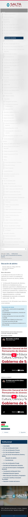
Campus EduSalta (8, 171)
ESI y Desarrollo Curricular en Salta (14, 136)
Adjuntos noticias (9, 96)
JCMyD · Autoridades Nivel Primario (13, 186)
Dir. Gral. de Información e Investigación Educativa (14, 50)
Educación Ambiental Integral (11, 112)
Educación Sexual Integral (10, 121)
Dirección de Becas (10, 165)
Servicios (4, 141)
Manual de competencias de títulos (13, 194)
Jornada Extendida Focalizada (11, 87)
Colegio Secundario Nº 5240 (11, 154)
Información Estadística (11, 54)
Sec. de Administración (9, 181)
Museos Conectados (9, 118)
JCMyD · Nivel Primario (9, 183)
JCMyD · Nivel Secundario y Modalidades (14, 197)
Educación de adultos (10, 38)
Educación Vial (9, 109)
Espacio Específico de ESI (11, 128)
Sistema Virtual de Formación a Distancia (11, 147)
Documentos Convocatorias (12, 244)
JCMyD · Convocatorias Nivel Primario (14, 189)
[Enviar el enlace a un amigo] (26, 267)
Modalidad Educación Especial (11, 63)
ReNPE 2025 (7, 85)
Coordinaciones (9, 40)
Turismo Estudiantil (8, 139)
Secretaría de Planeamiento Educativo (13, 46)
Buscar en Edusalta (8, 17)
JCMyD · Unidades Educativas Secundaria (12, 216)
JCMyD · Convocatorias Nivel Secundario (12, 205)
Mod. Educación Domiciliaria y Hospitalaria (11, 66)
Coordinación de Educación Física (12, 60)
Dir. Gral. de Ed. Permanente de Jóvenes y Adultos (14, 34)
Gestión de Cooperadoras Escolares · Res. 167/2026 (14, 81)
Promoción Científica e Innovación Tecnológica (12, 71)
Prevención (6, 99)
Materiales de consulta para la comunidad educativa (11, 175)
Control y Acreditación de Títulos (12, 226)
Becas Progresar (9, 168)
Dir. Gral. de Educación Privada (11, 44)
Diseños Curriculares (10, 236)
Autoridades (7, 22)
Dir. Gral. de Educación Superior (12, 30)
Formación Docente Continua (11, 223)
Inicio (3, 12)
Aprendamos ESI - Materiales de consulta (13, 132)
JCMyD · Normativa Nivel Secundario (13, 209)
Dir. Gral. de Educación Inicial (11, 25)
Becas (5, 160)
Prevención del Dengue (11, 101)
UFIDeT (5, 157)
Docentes (4, 178)
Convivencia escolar (9, 115)
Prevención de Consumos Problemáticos (11, 105)
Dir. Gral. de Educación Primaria (12, 27)
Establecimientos (9, 57)
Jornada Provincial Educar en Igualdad (12, 124)
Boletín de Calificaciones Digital (12, 143)
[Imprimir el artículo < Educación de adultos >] (24, 267)
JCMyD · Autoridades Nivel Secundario (11, 201)
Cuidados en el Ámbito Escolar (11, 90)
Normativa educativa (9, 233)
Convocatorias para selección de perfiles (14, 242)
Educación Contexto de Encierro (12, 75)
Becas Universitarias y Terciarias (13, 162)
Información (5, 78)
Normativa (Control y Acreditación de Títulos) (14, 229)
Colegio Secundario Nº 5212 (10, 151)
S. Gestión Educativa (5, 428)
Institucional (5, 20)
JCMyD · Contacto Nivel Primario (12, 191)
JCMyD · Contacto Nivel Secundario (13, 220)
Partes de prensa (8, 93)
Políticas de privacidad (9, 14)
